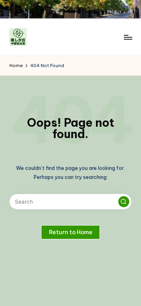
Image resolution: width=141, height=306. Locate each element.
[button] (123, 201)
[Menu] (128, 37)
